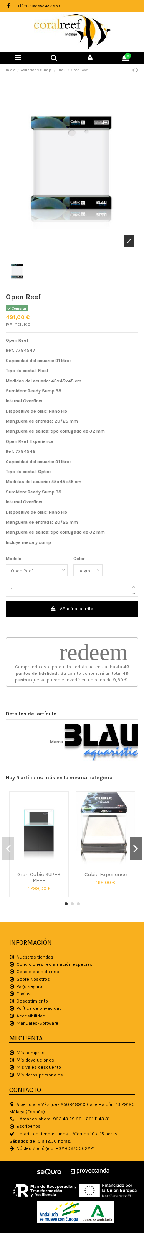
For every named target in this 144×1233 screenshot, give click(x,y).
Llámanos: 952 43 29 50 (39, 5)
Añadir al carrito (76, 608)
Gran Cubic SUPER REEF (39, 877)
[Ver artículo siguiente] (137, 70)
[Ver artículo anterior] (134, 70)
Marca (56, 742)
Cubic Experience (105, 874)
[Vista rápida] (39, 865)
